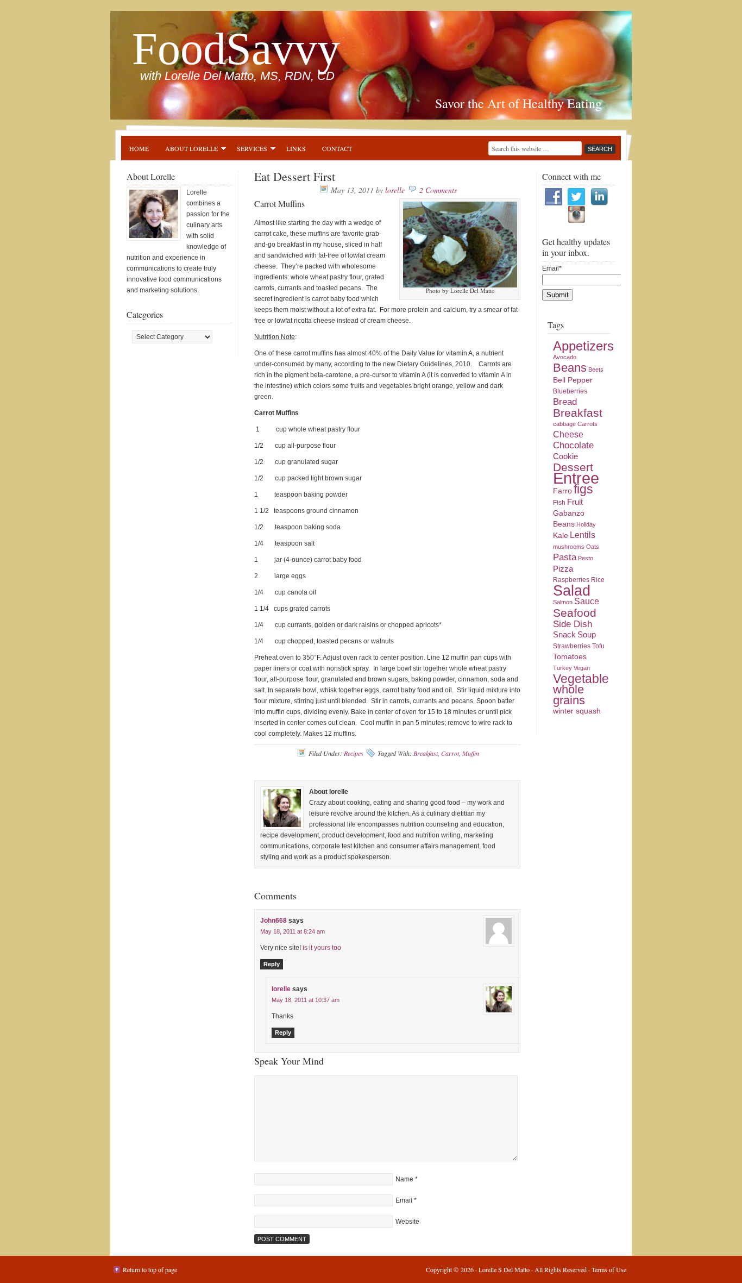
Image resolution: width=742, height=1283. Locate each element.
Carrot (450, 753)
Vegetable (581, 679)
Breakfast (425, 753)
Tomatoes (570, 657)
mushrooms (568, 546)
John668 (273, 920)
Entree (576, 478)
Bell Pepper (573, 380)
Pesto (585, 558)
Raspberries (571, 580)
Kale (560, 535)
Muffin (470, 753)
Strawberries (571, 646)
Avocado (564, 357)
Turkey (562, 668)
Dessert (573, 467)
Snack (564, 634)
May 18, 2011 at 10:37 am (305, 1000)
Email (403, 1200)
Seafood (574, 612)
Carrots (587, 424)
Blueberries (570, 391)
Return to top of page (150, 1269)
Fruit (575, 502)
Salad (571, 590)
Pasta (564, 557)
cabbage (564, 424)
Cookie (565, 456)
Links (296, 148)
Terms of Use (609, 1269)
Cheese (568, 434)
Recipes (353, 753)
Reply (271, 964)
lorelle (395, 190)
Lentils (582, 535)
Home (139, 148)
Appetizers (583, 346)
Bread (565, 402)
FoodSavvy (236, 48)
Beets (595, 369)
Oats (592, 546)
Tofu (598, 646)
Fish (559, 502)
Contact (337, 148)
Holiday (586, 524)
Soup (586, 634)
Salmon (563, 602)
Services (248, 150)
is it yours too (322, 948)
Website (407, 1221)
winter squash (577, 711)
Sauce (586, 601)
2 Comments (438, 190)
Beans (570, 367)
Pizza (563, 569)
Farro (562, 491)
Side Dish (572, 623)
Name (404, 1179)
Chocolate (573, 445)
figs (583, 489)
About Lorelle (187, 150)
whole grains (569, 695)
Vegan (582, 668)
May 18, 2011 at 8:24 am (292, 931)
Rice (598, 580)
